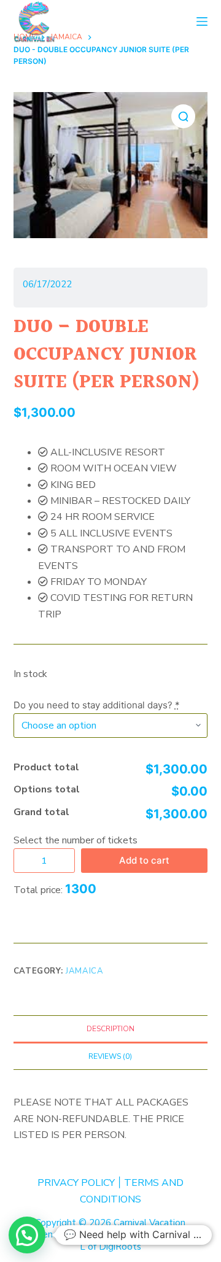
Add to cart (144, 860)
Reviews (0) (110, 1056)
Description (110, 1029)
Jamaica (85, 971)
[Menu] (201, 21)
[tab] (111, 1028)
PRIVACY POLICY (76, 1183)
